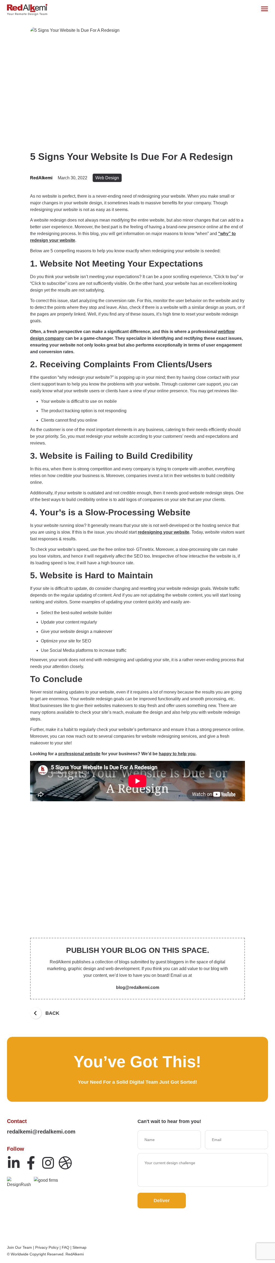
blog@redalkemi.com (137, 987)
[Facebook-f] (31, 1163)
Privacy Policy (47, 1247)
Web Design (107, 178)
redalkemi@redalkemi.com (41, 1132)
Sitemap (79, 1247)
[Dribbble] (65, 1163)
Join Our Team (19, 1247)
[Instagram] (48, 1163)
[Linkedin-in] (13, 1163)
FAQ (65, 1247)
